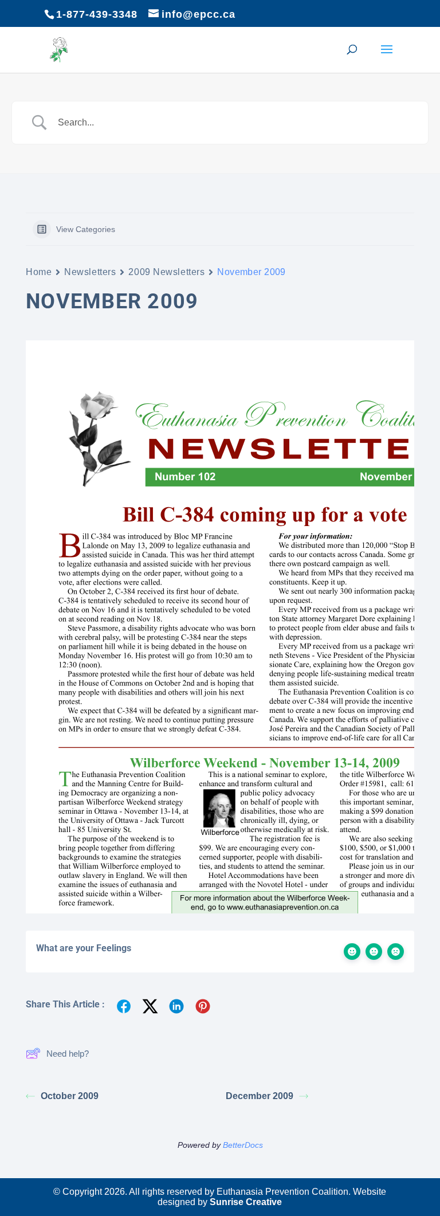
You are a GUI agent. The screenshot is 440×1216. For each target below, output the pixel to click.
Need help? (67, 1053)
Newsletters (90, 272)
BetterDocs (243, 1145)
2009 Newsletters (166, 272)
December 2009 (259, 1096)
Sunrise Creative (246, 1202)
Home (39, 272)
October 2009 (70, 1096)
